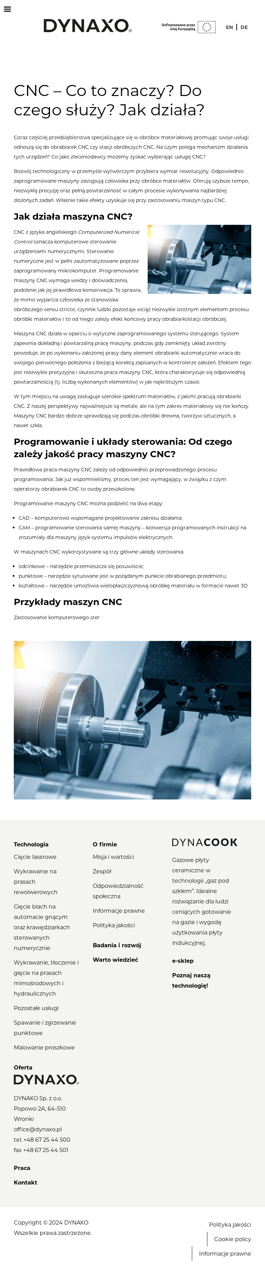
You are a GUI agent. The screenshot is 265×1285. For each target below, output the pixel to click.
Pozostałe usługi (36, 1007)
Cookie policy (232, 1239)
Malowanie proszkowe (44, 1047)
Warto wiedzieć (115, 959)
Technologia (31, 844)
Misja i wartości (113, 856)
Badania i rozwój (117, 945)
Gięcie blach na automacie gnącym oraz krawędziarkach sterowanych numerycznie (42, 927)
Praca (22, 1167)
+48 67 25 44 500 (46, 1139)
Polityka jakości (114, 925)
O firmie (105, 844)
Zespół (102, 871)
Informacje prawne (119, 910)
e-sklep (183, 960)
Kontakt (25, 1182)
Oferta (23, 1067)
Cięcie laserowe (35, 856)
